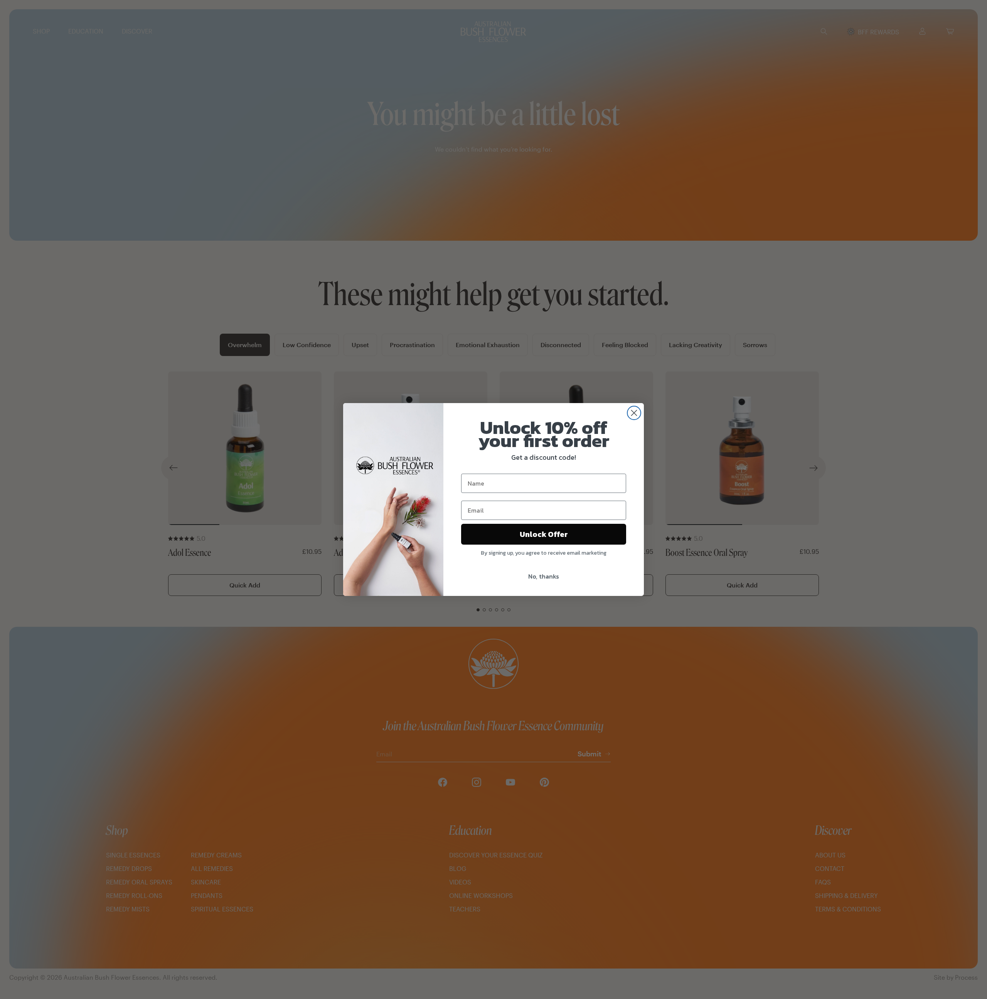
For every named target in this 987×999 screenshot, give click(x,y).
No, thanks (543, 576)
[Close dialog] (634, 413)
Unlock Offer (544, 534)
